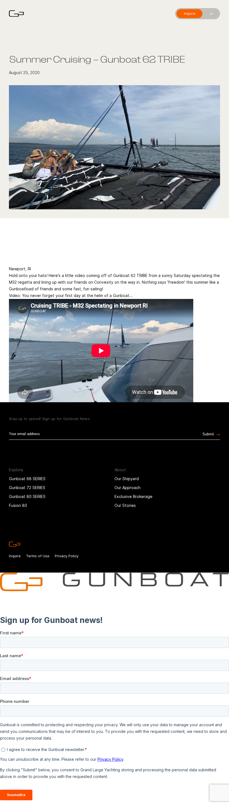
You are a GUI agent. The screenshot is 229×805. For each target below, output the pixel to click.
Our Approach (127, 487)
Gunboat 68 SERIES (27, 478)
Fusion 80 (18, 505)
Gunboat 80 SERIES (27, 496)
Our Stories (125, 505)
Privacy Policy (66, 556)
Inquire (15, 556)
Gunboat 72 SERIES (27, 487)
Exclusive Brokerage (133, 496)
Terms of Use (37, 556)
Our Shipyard (127, 478)
